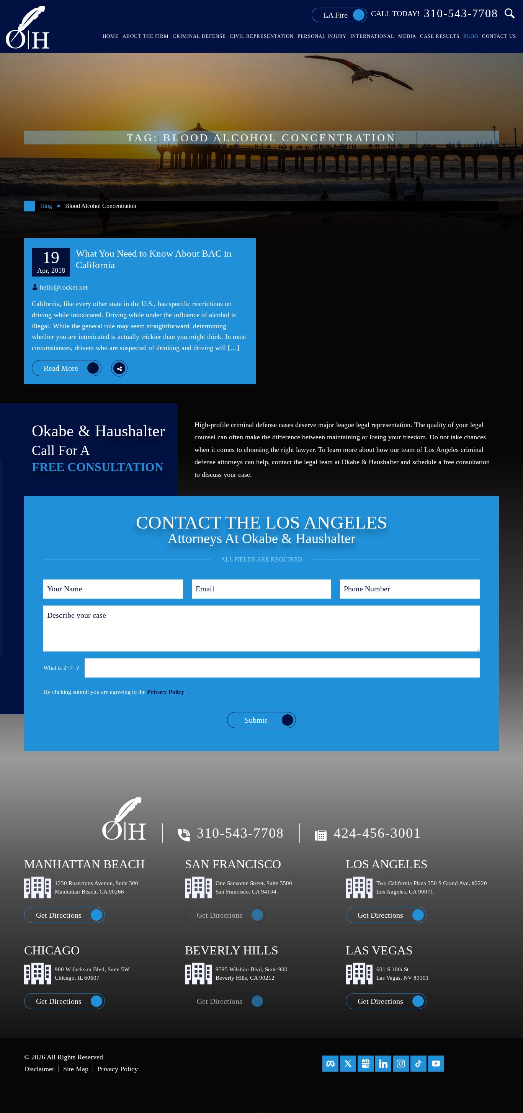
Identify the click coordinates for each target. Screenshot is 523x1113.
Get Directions (59, 915)
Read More (61, 368)
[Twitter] (348, 1064)
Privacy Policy (165, 692)
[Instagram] (401, 1064)
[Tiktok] (418, 1064)
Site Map (75, 1069)
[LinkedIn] (383, 1064)
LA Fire (336, 15)
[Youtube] (436, 1064)
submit (256, 720)
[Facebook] (330, 1064)
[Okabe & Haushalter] (28, 27)
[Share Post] (119, 368)
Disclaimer (39, 1069)
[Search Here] (509, 13)
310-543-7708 (461, 13)
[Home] (29, 206)
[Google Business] (366, 1064)
